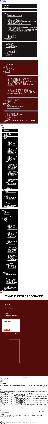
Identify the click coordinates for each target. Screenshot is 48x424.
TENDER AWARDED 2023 (12, 37)
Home (3, 127)
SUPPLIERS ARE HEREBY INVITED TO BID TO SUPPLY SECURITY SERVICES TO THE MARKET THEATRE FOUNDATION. (21, 95)
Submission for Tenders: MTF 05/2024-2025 (15, 19)
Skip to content (2, 0)
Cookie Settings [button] (2, 378)
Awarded (7, 182)
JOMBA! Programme (9, 44)
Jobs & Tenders (4, 136)
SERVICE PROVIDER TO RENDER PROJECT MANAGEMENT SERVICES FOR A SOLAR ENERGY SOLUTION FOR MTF (22, 82)
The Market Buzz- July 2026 (10, 49)
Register (7, 14)
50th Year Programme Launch (10, 47)
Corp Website (4, 207)
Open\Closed (8, 39)
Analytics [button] (1, 413)
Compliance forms (11, 102)
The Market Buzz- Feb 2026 (10, 52)
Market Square (6, 7)
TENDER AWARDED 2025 (12, 35)
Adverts (7, 161)
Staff (4, 6)
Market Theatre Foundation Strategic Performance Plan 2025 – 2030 (20, 121)
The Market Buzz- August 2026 (11, 197)
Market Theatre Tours (7, 9)
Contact (3, 290)
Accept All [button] (7, 378)
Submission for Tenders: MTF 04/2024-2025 (15, 20)
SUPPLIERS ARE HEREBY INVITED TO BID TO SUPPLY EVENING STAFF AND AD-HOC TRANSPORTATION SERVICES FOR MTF (23, 89)
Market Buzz (6, 196)
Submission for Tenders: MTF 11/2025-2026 (15, 15)
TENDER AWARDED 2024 (12, 36)
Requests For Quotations (8, 38)
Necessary (2, 389)
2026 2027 (7, 204)
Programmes (6, 42)
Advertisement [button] (2, 417)
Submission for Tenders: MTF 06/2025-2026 (15, 18)
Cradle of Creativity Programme (11, 43)
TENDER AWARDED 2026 (12, 34)
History (5, 4)
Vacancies (5, 12)
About (3, 128)
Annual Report (6, 53)
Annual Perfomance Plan (8, 54)
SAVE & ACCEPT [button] (3, 423)
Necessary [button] (1, 388)
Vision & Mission (6, 5)
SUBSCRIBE (6, 329)
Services (3, 8)
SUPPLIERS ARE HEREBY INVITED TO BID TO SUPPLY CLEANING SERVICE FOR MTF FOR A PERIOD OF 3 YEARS (21, 87)
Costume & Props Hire (7, 134)
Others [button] (1, 420)
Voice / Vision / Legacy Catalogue (11, 46)
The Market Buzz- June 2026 (10, 50)
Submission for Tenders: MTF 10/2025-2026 (15, 16)
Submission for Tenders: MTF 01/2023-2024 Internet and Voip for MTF (19, 24)
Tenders (5, 13)
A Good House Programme (10, 45)
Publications (4, 190)
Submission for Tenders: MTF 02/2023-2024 (15, 23)
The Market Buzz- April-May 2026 (11, 51)
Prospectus (4, 189)
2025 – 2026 (8, 55)
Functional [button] (1, 406)
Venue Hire (6, 135)
